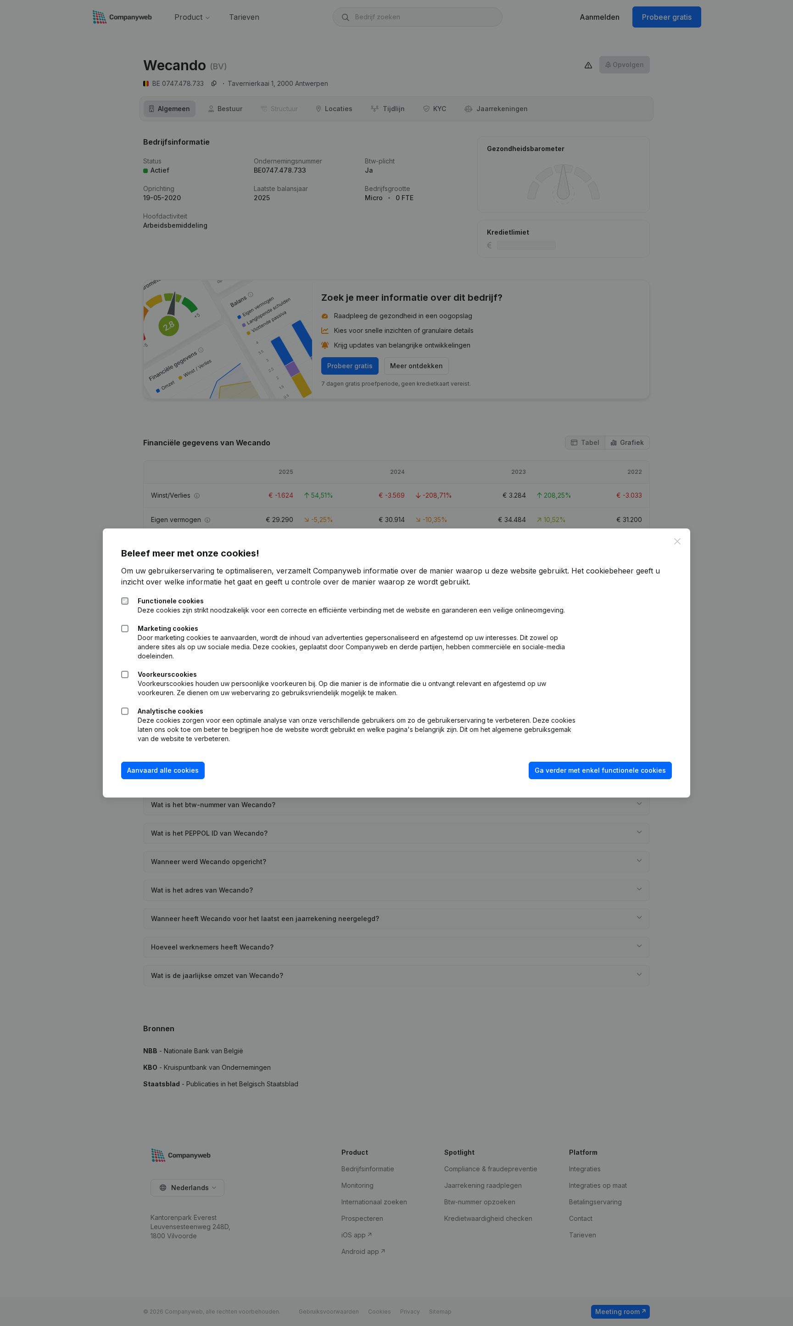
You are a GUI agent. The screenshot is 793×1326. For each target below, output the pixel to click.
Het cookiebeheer (602, 570)
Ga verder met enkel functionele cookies (600, 770)
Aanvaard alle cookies (163, 770)
